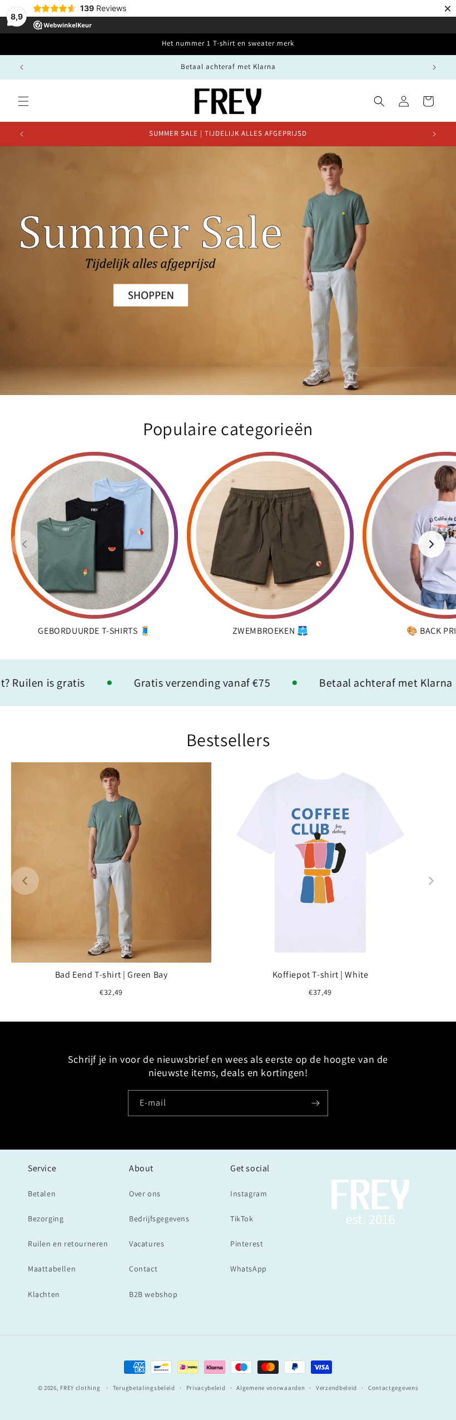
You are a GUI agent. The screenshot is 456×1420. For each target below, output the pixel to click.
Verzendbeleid (336, 1388)
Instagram (248, 1194)
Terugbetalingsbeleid (144, 1388)
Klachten (44, 1294)
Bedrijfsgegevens (159, 1219)
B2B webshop (153, 1294)
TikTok (242, 1219)
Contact (143, 1269)
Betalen (42, 1194)
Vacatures (146, 1244)
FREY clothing (80, 1388)
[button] (23, 101)
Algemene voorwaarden (270, 1388)
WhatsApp (248, 1269)
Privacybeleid (206, 1388)
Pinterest (246, 1244)
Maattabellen (52, 1269)
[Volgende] (431, 544)
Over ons (145, 1194)
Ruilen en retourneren (68, 1244)
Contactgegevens (393, 1388)
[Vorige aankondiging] (21, 67)
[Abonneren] (315, 1103)
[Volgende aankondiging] (434, 67)
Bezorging (45, 1219)
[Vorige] (24, 544)
